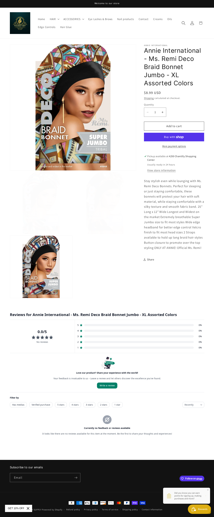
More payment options (174, 146)
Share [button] (150, 259)
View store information (161, 170)
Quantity (149, 104)
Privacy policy (91, 509)
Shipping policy (130, 509)
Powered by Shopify (52, 509)
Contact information (152, 509)
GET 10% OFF (16, 508)
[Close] (28, 508)
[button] (54, 19)
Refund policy (73, 509)
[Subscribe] (76, 477)
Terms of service (110, 509)
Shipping (149, 98)
